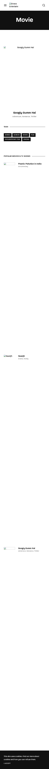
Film (32, 135)
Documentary (23, 166)
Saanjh (21, 356)
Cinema (26, 139)
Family (26, 359)
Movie (25, 135)
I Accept (7, 763)
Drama (20, 359)
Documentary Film (12, 139)
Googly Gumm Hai (24, 112)
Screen (17, 135)
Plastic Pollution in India (29, 164)
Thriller (34, 117)
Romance (26, 117)
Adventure (16, 117)
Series (7, 135)
